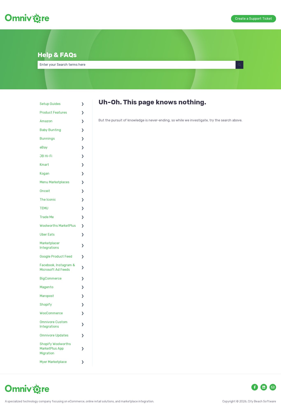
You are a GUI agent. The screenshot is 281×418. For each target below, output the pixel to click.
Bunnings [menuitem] (47, 138)
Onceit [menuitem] (45, 191)
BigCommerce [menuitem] (51, 278)
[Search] (239, 65)
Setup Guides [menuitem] (50, 104)
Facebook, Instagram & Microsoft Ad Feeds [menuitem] (57, 267)
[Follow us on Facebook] (254, 387)
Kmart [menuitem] (44, 165)
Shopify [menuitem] (46, 304)
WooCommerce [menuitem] (51, 313)
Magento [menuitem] (46, 287)
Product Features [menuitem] (53, 112)
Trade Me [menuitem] (47, 217)
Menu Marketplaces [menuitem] (54, 182)
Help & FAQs (57, 55)
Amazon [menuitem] (46, 121)
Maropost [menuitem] (47, 296)
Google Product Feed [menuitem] (56, 256)
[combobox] (137, 65)
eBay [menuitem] (44, 147)
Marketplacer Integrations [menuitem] (50, 245)
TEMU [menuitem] (44, 208)
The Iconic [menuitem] (48, 200)
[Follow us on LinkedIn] (263, 387)
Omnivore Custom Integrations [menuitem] (53, 324)
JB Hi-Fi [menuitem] (46, 156)
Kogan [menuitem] (44, 173)
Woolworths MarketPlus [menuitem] (58, 226)
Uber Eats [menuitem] (47, 234)
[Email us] (272, 387)
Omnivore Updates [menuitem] (54, 335)
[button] (82, 104)
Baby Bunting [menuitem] (50, 130)
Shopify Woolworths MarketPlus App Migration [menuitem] (55, 348)
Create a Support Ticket (257, 4)
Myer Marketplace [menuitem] (53, 362)
